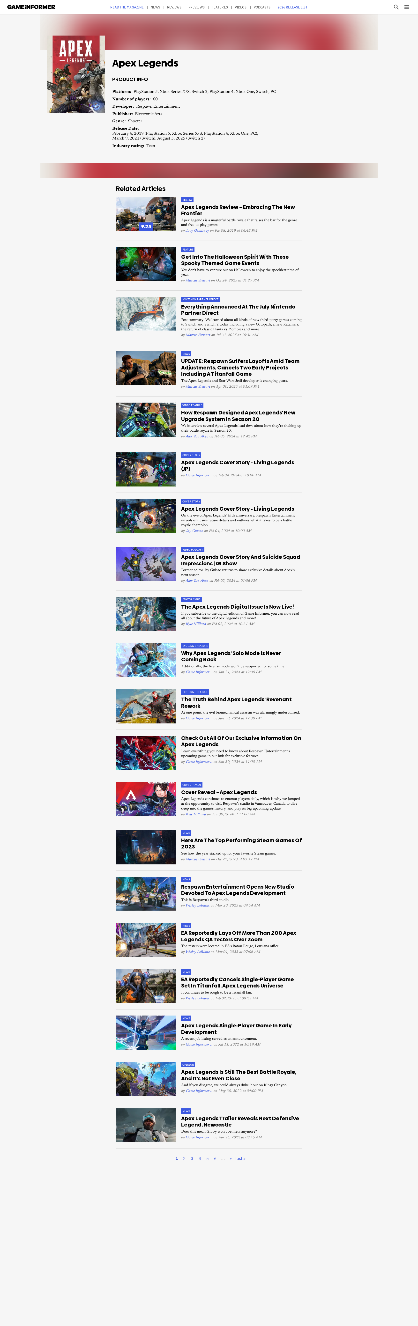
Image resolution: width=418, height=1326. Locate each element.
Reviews (174, 7)
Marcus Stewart (198, 280)
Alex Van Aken (197, 436)
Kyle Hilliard (196, 624)
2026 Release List (292, 7)
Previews (196, 7)
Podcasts (262, 7)
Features (220, 7)
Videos (241, 7)
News (155, 7)
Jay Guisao (194, 531)
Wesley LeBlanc (198, 905)
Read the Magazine (127, 7)
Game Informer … (199, 475)
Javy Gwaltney (197, 231)
